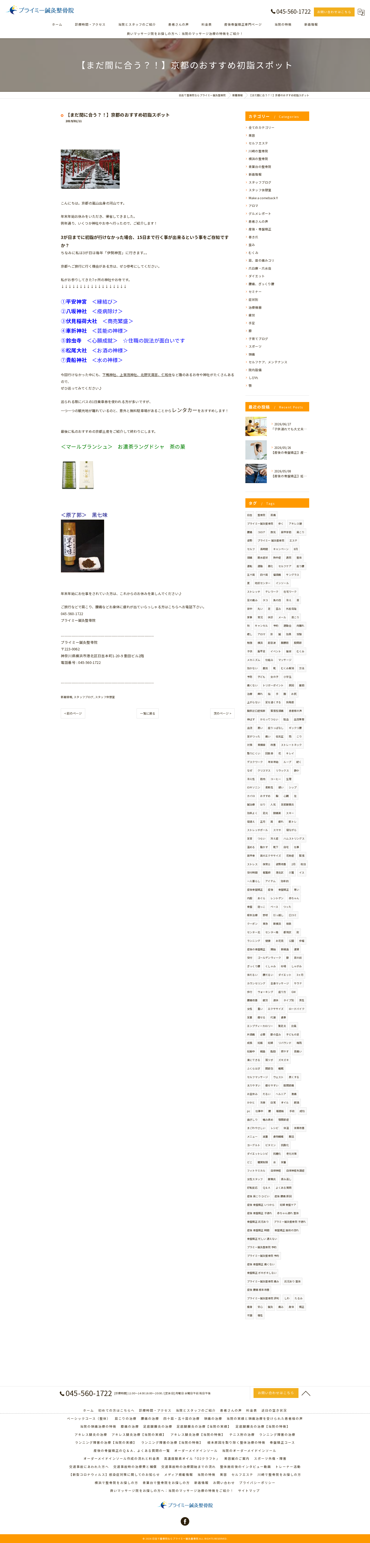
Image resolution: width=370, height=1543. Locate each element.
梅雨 (299, 1042)
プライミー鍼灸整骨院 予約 (263, 1255)
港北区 (280, 872)
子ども (262, 676)
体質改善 (299, 1128)
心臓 (286, 796)
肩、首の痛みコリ (262, 260)
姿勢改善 (281, 864)
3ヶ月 (300, 974)
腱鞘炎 (272, 1179)
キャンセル (261, 625)
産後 (270, 889)
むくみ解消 (287, 668)
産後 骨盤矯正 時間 (258, 1230)
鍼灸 (270, 1307)
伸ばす (251, 719)
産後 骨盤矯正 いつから (261, 1204)
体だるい (252, 974)
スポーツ (255, 346)
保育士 (267, 864)
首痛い (298, 1051)
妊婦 (270, 1042)
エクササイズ (275, 1008)
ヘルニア (281, 1094)
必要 (262, 1034)
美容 (252, 135)
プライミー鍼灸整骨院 (260, 523)
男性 (301, 1000)
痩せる (262, 1017)
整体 (299, 557)
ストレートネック (291, 744)
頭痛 (252, 354)
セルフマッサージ (257, 1077)
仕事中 (259, 1111)
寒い (296, 889)
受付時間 (252, 872)
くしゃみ (270, 966)
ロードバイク (296, 1008)
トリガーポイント (273, 685)
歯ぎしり (252, 1119)
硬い (280, 787)
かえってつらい (269, 719)
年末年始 (273, 762)
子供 (249, 651)
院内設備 (255, 370)
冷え (288, 600)
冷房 (262, 1102)
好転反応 (252, 1187)
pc (248, 1111)
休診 (270, 617)
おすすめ (265, 796)
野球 (265, 915)
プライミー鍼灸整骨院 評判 (263, 1298)
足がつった (253, 736)
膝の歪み (275, 1034)
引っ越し (278, 915)
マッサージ (284, 660)
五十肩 (251, 574)
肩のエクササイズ (270, 855)
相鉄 (288, 923)
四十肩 (264, 574)
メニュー (252, 1136)
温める (251, 847)
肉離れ (300, 625)
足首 (249, 838)
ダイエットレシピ (257, 1153)
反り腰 (300, 566)
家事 (249, 617)
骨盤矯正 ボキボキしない (261, 1272)
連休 (275, 1000)
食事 (283, 1017)
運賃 (296, 949)
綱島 (262, 1051)
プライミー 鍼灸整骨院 (271, 540)
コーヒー (275, 779)
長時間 (264, 549)
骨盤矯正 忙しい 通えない (262, 1238)
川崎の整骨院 (258, 151)
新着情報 (66, 697)
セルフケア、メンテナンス (268, 362)
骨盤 (249, 906)
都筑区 (287, 932)
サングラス (292, 574)
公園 (291, 940)
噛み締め (268, 1119)
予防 (249, 676)
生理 (288, 779)
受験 (299, 634)
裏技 (265, 668)
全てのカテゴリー (262, 127)
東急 (265, 923)
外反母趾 (291, 608)
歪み (252, 244)
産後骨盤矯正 (255, 889)
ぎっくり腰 (253, 966)
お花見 (280, 940)
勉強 (249, 642)
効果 (288, 634)
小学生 (287, 676)
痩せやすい (271, 1085)
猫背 (288, 651)
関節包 (269, 1068)
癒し (249, 634)
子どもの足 (292, 1034)
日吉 (249, 515)
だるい (267, 1094)
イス (301, 872)
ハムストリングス (293, 838)
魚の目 (277, 600)
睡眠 (280, 1068)
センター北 (253, 932)
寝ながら (291, 830)
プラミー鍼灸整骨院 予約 (261, 1247)
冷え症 (274, 838)
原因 (291, 685)
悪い (260, 728)
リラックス (282, 770)
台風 (293, 1026)
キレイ (290, 753)
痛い (267, 736)
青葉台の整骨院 (260, 166)
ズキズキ (283, 1060)
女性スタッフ (255, 1179)
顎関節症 (283, 1119)
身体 (291, 1307)
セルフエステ (258, 143)
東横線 (262, 744)
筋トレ (293, 821)
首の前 (298, 957)
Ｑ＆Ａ (267, 1187)
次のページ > (222, 713)
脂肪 (273, 1051)
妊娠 (260, 1042)
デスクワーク (255, 762)
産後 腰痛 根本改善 (258, 1289)
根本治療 (252, 915)
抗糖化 (277, 1153)
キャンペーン (281, 549)
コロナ (262, 532)
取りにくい (253, 753)
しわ (286, 1298)
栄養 (283, 1162)
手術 (291, 1111)
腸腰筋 (285, 642)
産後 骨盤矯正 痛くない (261, 1264)
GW (293, 992)
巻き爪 (253, 237)
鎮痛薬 (277, 813)
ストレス (252, 864)
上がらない (253, 702)
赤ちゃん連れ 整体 (288, 1213)
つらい (262, 838)
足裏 (249, 1017)
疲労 (252, 315)
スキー (290, 813)
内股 (249, 898)
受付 (249, 957)
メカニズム (253, 660)
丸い (260, 608)
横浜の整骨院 (258, 158)
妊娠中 (251, 1051)
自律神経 (276, 1170)
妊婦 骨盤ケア (288, 1204)
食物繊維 (278, 1136)
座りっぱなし (275, 728)
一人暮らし (253, 881)
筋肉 (262, 779)
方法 (301, 668)
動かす (264, 847)
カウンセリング (256, 983)
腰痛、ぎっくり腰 (262, 284)
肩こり (300, 532)
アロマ (253, 205)
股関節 (298, 642)
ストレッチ (253, 591)
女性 (249, 1008)
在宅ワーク (290, 591)
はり (262, 804)
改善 (273, 744)
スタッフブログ (83, 697)
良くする (294, 1077)
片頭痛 (251, 1034)
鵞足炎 (282, 1026)
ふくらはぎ (253, 1068)
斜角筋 (290, 702)
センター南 (271, 932)
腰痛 (249, 532)
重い (260, 1008)
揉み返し (286, 1179)
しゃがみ (296, 966)
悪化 (270, 566)
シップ (293, 787)
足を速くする (273, 702)
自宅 (286, 847)
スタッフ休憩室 (105, 697)
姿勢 (249, 540)
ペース (274, 906)
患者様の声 (295, 710)
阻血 (285, 719)
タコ (265, 600)
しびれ (253, 377)
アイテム (270, 881)
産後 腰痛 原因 (283, 1196)
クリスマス (264, 770)
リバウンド (284, 1042)
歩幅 (301, 940)
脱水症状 (263, 557)
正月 (262, 821)
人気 (273, 804)
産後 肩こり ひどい (258, 1196)
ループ (287, 762)
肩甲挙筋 (286, 532)
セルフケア (284, 566)
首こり (295, 617)
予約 (275, 625)
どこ (249, 1162)
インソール (282, 583)
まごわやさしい (256, 1128)
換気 (273, 532)
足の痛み (252, 600)
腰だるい (268, 974)
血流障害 (299, 719)
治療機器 (255, 307)
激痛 (294, 1094)
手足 (252, 323)
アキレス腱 (295, 523)
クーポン (252, 923)
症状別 (253, 299)
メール (282, 617)
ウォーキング (265, 992)
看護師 (267, 872)
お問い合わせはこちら (334, 12)
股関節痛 (288, 1085)
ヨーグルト (253, 1145)
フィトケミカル (256, 1170)
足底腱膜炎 (287, 804)
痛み (280, 1307)
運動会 (287, 625)
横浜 (260, 642)
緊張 (301, 855)
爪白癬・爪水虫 (260, 268)
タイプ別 (288, 1000)
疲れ (280, 821)
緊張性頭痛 (277, 710)
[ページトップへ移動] (306, 1393)
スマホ (277, 830)
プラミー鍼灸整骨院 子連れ (290, 1221)
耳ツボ (269, 1060)
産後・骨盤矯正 (260, 229)
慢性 (260, 1315)
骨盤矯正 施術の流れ (287, 1230)
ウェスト (278, 1077)
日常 (273, 1102)
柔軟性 (269, 787)
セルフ (251, 549)
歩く (280, 523)
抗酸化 (285, 1145)
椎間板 (280, 1111)
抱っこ (262, 906)
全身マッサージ (280, 983)
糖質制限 (263, 1162)
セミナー (255, 291)
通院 (288, 557)
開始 (273, 949)
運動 (260, 566)
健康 (267, 940)
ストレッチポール (257, 830)
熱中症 (277, 557)
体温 (286, 1128)
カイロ (251, 796)
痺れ (260, 694)
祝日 (303, 864)
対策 (249, 744)
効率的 (285, 881)
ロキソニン (253, 787)
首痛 (273, 515)
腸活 (291, 1136)
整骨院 (262, 515)
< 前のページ (73, 713)
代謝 (273, 1017)
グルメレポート (260, 213)
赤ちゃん (294, 898)
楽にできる (253, 1060)
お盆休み (252, 1094)
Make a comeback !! (263, 198)
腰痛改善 (252, 1000)
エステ (293, 540)
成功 (302, 1111)
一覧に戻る (147, 713)
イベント (275, 651)
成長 (249, 1042)
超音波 (272, 642)
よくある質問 (283, 1187)
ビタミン (270, 1145)
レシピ (275, 1128)
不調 (249, 1315)
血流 (249, 728)
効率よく (252, 813)
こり (299, 736)
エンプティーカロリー (260, 1026)
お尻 (293, 694)
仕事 (296, 847)
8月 (296, 549)
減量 (265, 1136)
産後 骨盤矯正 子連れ (259, 1213)
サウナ (298, 983)
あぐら (262, 898)
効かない (252, 668)
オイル (285, 1102)
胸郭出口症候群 (256, 710)
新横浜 (277, 923)
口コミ (293, 915)
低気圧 (280, 736)
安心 (260, 1307)
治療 (249, 694)
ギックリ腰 (295, 728)
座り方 (282, 992)
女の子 (274, 676)
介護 (291, 872)
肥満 (296, 1102)
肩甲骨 (251, 855)
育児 (260, 617)
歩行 (249, 992)
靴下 (275, 847)
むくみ (254, 252)
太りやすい (253, 1085)
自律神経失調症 (295, 1170)
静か (296, 770)
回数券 (269, 753)
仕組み (269, 660)
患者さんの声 (258, 221)
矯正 (301, 1307)
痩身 (249, 1307)
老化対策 (291, 1153)
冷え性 (251, 779)
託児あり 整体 (292, 1281)
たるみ (299, 1298)
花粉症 (290, 855)
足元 (265, 813)
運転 (249, 566)
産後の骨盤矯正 (256, 949)
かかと (251, 1102)
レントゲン (276, 898)
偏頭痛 (277, 574)
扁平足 (262, 651)
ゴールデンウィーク (269, 957)
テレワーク (271, 591)
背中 (249, 608)
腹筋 (301, 685)
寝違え (251, 821)
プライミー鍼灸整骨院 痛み (263, 1281)
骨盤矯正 (283, 889)
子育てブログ (258, 338)
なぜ (249, 770)
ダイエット (257, 276)
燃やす (285, 1051)
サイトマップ (249, 1490)
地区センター (262, 583)
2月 (293, 864)
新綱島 (285, 949)
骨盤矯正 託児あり (258, 1221)
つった (287, 906)
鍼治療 (251, 804)
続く (298, 762)
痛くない (252, 685)
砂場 (283, 966)
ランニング (253, 940)
